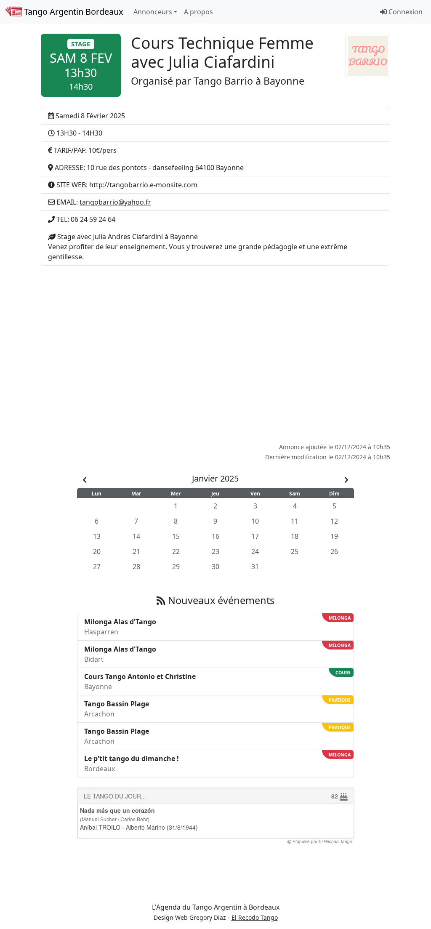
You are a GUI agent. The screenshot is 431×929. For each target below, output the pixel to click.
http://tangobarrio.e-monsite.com (143, 184)
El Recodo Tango (254, 917)
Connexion (405, 11)
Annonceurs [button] (152, 11)
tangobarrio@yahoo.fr (115, 202)
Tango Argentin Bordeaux (72, 11)
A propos (198, 11)
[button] (80, 65)
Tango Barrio (223, 81)
